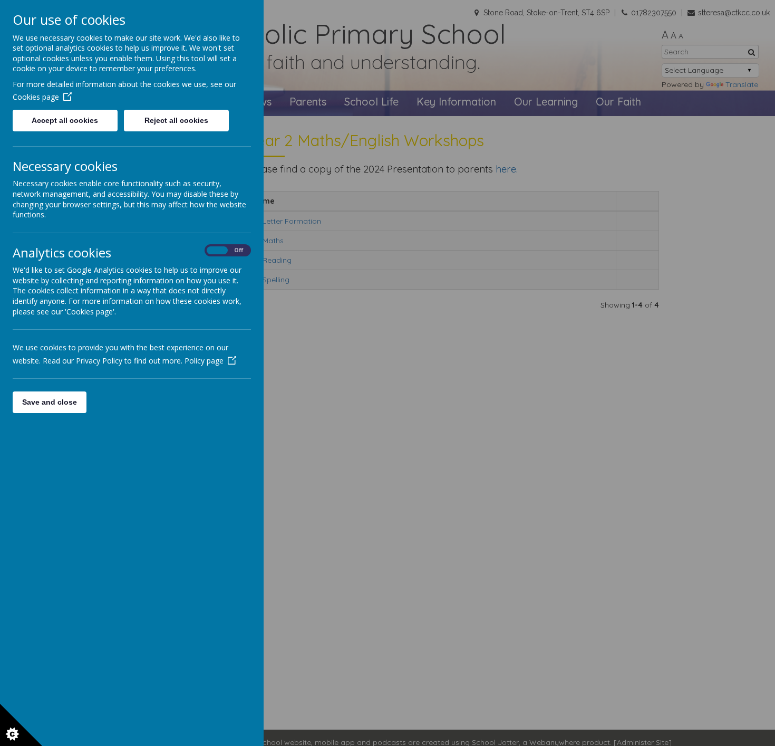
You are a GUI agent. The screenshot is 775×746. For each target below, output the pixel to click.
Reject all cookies (176, 120)
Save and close (49, 402)
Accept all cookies (65, 120)
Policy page (204, 361)
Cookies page (36, 97)
